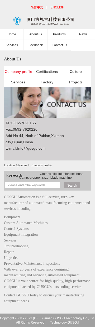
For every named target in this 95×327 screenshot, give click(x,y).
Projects (76, 82)
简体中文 (37, 7)
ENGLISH (57, 7)
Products (59, 34)
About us (35, 34)
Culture (76, 71)
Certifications (47, 71)
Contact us (59, 45)
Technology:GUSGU (64, 322)
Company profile (18, 71)
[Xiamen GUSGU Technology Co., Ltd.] (48, 22)
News (83, 34)
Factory (47, 82)
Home (11, 34)
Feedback (35, 45)
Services (12, 45)
